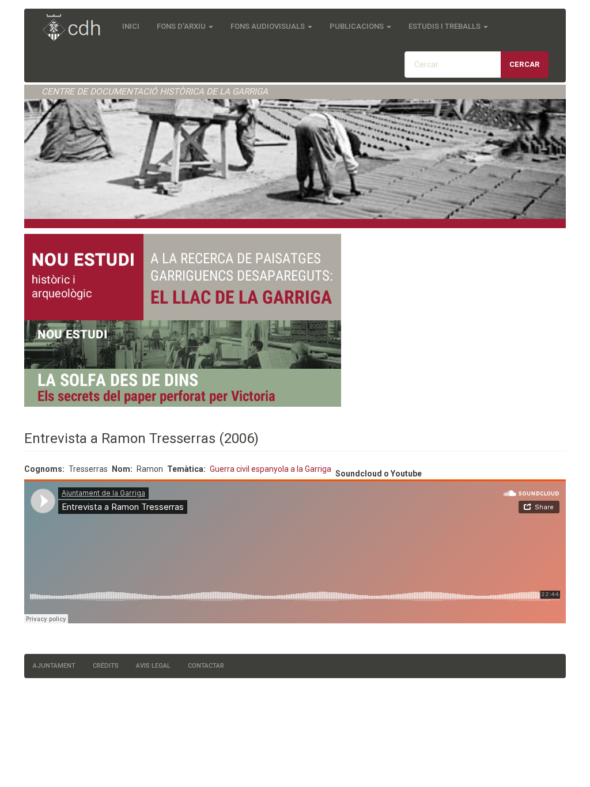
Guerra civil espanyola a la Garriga (270, 469)
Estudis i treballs (445, 26)
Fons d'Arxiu (182, 26)
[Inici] (77, 28)
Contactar (206, 665)
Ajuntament (54, 665)
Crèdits (106, 665)
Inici (130, 26)
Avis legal (153, 665)
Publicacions (357, 26)
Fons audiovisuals (268, 26)
